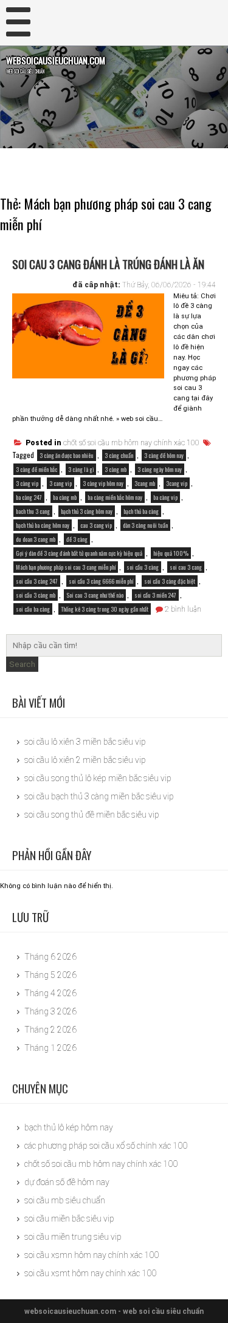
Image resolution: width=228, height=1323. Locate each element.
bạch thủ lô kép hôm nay (68, 1127)
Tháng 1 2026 (50, 1048)
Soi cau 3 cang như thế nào (94, 595)
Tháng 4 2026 (50, 993)
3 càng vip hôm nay (103, 483)
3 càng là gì (81, 469)
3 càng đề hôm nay (164, 455)
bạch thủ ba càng (141, 511)
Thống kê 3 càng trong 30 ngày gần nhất (104, 609)
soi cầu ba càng (33, 609)
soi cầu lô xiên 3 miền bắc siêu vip (85, 742)
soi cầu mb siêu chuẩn (64, 1200)
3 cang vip (60, 483)
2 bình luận (183, 609)
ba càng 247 (29, 497)
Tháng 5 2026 (50, 975)
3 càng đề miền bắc (36, 469)
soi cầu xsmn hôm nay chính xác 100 (91, 1255)
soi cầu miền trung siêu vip (73, 1237)
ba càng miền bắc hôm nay (115, 497)
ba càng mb (65, 497)
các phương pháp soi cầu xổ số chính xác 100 (105, 1145)
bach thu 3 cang (33, 511)
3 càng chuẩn (119, 455)
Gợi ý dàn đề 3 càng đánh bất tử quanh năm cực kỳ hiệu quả (79, 553)
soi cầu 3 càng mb (35, 595)
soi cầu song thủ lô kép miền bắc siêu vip (97, 778)
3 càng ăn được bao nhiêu (67, 455)
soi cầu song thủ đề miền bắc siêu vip (91, 814)
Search (22, 664)
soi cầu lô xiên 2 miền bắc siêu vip (85, 760)
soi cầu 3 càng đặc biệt (169, 581)
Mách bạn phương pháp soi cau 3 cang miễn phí (66, 567)
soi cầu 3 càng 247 (37, 581)
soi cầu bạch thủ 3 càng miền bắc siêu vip (99, 796)
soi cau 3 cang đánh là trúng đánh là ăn (108, 264)
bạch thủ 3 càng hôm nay (86, 511)
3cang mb (144, 483)
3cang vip (176, 483)
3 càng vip (27, 483)
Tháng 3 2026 (50, 1011)
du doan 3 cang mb (35, 539)
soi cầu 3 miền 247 (155, 595)
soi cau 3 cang (186, 567)
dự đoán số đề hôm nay (66, 1182)
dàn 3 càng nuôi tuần (145, 525)
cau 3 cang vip (96, 525)
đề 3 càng (77, 539)
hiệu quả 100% (170, 553)
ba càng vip (165, 497)
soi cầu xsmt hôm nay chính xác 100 (90, 1273)
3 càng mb (115, 469)
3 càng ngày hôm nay (159, 469)
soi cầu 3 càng (142, 567)
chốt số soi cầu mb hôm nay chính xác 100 (131, 443)
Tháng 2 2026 (50, 1029)
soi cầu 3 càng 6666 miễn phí (101, 581)
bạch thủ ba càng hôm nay (42, 525)
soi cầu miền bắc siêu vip (69, 1218)
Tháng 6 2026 (50, 957)
